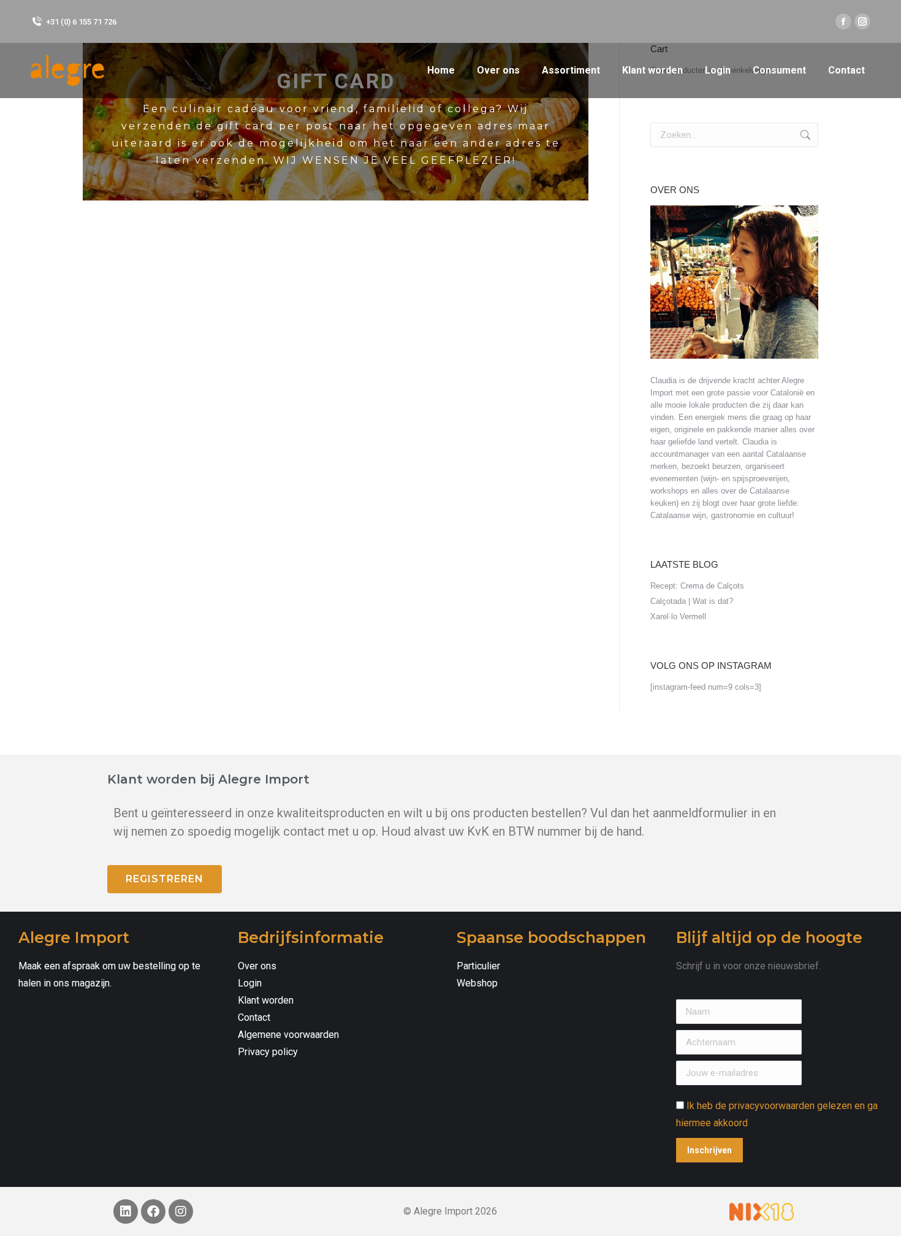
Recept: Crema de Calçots (697, 585)
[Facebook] (153, 1211)
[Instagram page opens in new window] (862, 21)
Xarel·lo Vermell (678, 616)
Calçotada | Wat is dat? (691, 601)
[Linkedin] (125, 1211)
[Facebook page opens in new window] (843, 21)
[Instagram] (181, 1211)
